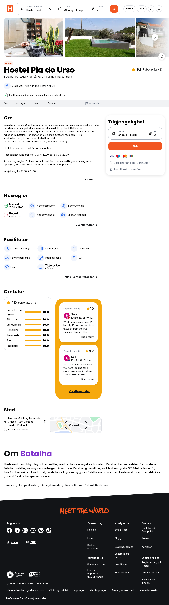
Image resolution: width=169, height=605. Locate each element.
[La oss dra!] (114, 9)
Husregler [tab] (21, 103)
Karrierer (147, 546)
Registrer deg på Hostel (151, 564)
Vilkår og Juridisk (58, 590)
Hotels (91, 538)
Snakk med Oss (96, 564)
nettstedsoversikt (148, 590)
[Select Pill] (151, 8)
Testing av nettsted (123, 590)
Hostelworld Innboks (148, 581)
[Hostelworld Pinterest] (41, 530)
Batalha (8, 76)
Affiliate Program (151, 572)
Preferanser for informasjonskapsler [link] (26, 598)
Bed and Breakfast (92, 547)
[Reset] (50, 9)
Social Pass (121, 529)
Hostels (91, 529)
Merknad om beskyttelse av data (25, 590)
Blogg (118, 538)
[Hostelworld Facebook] (9, 530)
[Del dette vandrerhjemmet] (161, 56)
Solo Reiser (121, 564)
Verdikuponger (98, 590)
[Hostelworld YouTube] (33, 530)
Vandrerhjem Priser (122, 555)
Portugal (20, 76)
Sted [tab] (36, 103)
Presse (146, 538)
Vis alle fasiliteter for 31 (40, 86)
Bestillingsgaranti (124, 546)
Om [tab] (6, 103)
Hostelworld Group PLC (148, 530)
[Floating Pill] (155, 37)
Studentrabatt (122, 572)
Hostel (8, 63)
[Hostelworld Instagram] (25, 530)
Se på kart (36, 76)
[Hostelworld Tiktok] (48, 530)
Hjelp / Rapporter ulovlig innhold (95, 573)
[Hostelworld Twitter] (17, 530)
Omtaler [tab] (52, 103)
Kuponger (79, 590)
